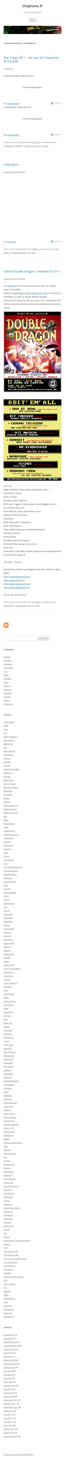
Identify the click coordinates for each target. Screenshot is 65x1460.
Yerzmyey (8, 1305)
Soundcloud (13, 103)
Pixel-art (7, 686)
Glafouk (7, 950)
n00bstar (8, 1070)
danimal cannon (11, 870)
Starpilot (7, 1222)
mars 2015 (8, 1338)
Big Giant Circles (11, 787)
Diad (6, 885)
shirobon (8, 1189)
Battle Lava (9, 780)
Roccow (7, 1168)
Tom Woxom (9, 1266)
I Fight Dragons (10, 983)
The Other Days (11, 1262)
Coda (6, 852)
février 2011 (9, 1429)
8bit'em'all (8, 605)
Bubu (6, 820)
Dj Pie (6, 896)
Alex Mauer (9, 754)
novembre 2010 (11, 1436)
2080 (6, 725)
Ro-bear (7, 1160)
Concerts (36, 142)
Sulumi (7, 1237)
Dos (5, 907)
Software (8, 693)
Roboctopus (9, 1164)
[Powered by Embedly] (56, 103)
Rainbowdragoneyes (13, 1142)
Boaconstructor (11, 805)
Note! (6, 1092)
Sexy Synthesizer (11, 1186)
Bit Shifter (8, 794)
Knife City (8, 1023)
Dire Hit (7, 889)
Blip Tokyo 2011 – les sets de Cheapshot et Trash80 (31, 59)
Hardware (8, 664)
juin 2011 (8, 1414)
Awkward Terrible (11, 769)
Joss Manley (9, 1005)
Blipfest (7, 802)
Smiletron (8, 1204)
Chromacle (8, 845)
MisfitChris (8, 1059)
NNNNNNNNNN (11, 1081)
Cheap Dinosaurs (11, 834)
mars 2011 (8, 1425)
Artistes (7, 657)
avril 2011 (8, 1421)
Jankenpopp (9, 994)
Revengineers (10, 1153)
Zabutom (8, 1313)
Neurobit (8, 1077)
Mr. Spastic (8, 1066)
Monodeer (8, 1063)
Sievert (7, 1200)
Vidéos (35, 249)
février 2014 (9, 1360)
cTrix (6, 863)
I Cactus (7, 979)
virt (5, 1287)
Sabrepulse (9, 1171)
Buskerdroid (9, 823)
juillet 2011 (8, 1411)
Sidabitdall (8, 1197)
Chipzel (7, 841)
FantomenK (9, 928)
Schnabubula (9, 1179)
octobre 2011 (9, 1403)
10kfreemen (9, 722)
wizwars (7, 1291)
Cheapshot (8, 146)
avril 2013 (8, 1378)
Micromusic (9, 1055)
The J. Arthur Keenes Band (15, 1258)
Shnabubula (9, 1193)
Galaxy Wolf (9, 943)
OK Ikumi (8, 1099)
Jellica (6, 997)
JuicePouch (8, 1012)
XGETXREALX (9, 1298)
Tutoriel (7, 696)
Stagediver (8, 1215)
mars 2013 (8, 1382)
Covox (6, 856)
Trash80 (17, 146)
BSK (5, 816)
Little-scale (8, 1044)
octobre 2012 (9, 1385)
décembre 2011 (10, 1400)
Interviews (8, 667)
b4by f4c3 (8, 773)
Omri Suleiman (10, 1102)
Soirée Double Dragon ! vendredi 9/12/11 (32, 271)
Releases (7, 689)
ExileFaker (8, 921)
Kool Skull (8, 1030)
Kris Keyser (8, 1037)
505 (5, 733)
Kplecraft (8, 1034)
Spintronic (8, 1211)
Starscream (9, 1226)
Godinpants (9, 954)
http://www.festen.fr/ (14, 580)
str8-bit (7, 1229)
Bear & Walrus (10, 783)
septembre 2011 (11, 1407)
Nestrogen (8, 1073)
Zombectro (9, 1316)
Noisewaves (9, 1084)
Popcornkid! (9, 1131)
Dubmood (8, 914)
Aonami (7, 758)
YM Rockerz (9, 1309)
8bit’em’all (13, 285)
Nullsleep (8, 1095)
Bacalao (7, 776)
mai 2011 (8, 1418)
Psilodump (8, 1135)
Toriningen (8, 1269)
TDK (5, 1247)
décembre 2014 (10, 1342)
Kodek (6, 1026)
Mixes (6, 675)
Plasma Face (9, 1121)
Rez (5, 1157)
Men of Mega (9, 1052)
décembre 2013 (10, 1363)
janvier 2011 (9, 1432)
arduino (7, 762)
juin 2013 (8, 1371)
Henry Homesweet (12, 968)
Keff (5, 1019)
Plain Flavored (10, 1117)
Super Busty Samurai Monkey (17, 1240)
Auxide (7, 765)
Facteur (7, 925)
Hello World (9, 965)
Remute (7, 1150)
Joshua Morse (10, 1001)
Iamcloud (8, 986)
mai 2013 (8, 1374)
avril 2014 (8, 1356)
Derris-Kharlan (10, 881)
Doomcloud (9, 903)
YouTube (11, 241)
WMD (6, 1295)
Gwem (6, 961)
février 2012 (9, 1392)
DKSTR (7, 899)
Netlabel (7, 678)
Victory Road (9, 1284)
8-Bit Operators (10, 736)
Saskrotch (8, 1175)
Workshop (8, 704)
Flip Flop (7, 936)
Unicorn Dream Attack (13, 1276)
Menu (32, 20)
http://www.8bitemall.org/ (17, 587)
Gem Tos (7, 947)
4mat (6, 729)
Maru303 (8, 1048)
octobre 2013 (9, 1367)
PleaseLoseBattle (11, 1124)
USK (5, 1280)
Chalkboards (9, 831)
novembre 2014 (11, 1345)
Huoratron (8, 976)
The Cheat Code (11, 1251)
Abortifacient (9, 751)
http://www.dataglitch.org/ (17, 583)
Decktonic (8, 878)
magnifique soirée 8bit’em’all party (30, 293)
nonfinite (8, 1088)
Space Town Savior (12, 1208)
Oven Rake (8, 1106)
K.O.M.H (7, 1015)
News (6, 682)
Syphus (7, 1244)
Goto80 (7, 957)
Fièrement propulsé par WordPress (18, 1454)
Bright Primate (10, 809)
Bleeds (7, 798)
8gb (5, 747)
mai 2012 (8, 1389)
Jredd (6, 1008)
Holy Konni (11, 165)
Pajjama (7, 1110)
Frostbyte (8, 939)
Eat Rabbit (8, 918)
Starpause (8, 1218)
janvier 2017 (9, 1334)
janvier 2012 (9, 1396)
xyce (6, 1302)
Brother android (11, 812)
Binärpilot (8, 791)
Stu (5, 1233)
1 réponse (8, 68)
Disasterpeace (10, 892)
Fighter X (8, 932)
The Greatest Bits (11, 1255)
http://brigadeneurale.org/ (17, 576)
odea (46, 146)
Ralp (6, 1146)
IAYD (6, 990)
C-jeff (6, 827)
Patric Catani (9, 1113)
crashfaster (9, 860)
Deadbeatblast (10, 874)
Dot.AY (7, 910)
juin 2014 (8, 1353)
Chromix (7, 849)
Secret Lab (8, 1182)
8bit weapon (9, 740)
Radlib (6, 1139)
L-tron (6, 1041)
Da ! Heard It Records (13, 867)
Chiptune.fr (32, 6)
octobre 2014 (9, 1349)
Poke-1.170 (8, 1128)
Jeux (5, 671)
